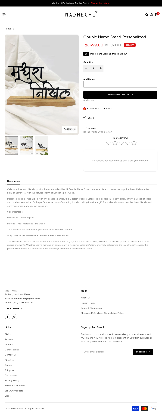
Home (8, 28)
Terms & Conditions (91, 308)
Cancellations (12, 349)
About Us (85, 297)
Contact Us (10, 354)
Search (8, 365)
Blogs (8, 396)
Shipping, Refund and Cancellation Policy (102, 313)
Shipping (9, 370)
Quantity (88, 62)
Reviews (9, 339)
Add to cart (89, 100)
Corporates (11, 375)
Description (13, 181)
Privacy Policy (88, 303)
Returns (9, 344)
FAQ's (8, 334)
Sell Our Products (14, 390)
